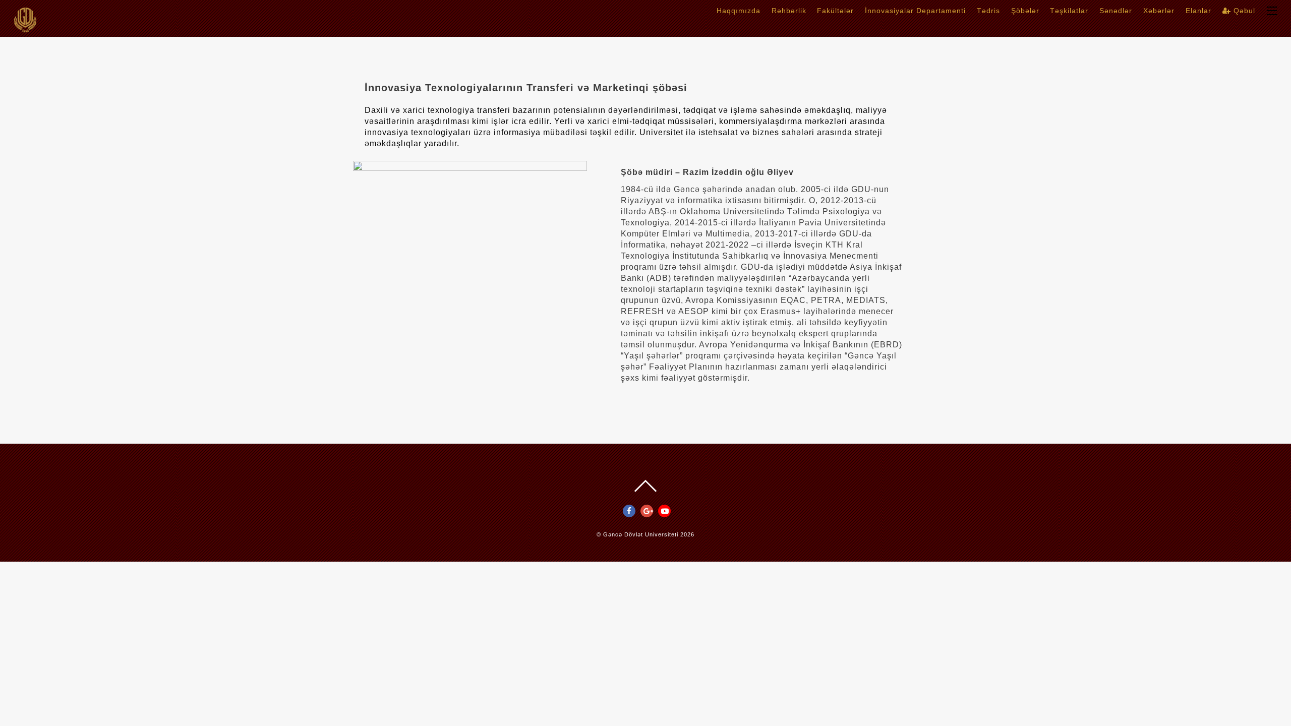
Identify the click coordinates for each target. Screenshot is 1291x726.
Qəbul (1243, 11)
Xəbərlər (1159, 11)
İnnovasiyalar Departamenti (915, 11)
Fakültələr (835, 11)
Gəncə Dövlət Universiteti (640, 534)
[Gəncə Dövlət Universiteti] (25, 29)
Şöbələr (1025, 11)
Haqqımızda (738, 11)
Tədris (988, 11)
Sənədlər (1115, 11)
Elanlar (1198, 11)
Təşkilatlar (1069, 11)
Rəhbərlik (789, 11)
